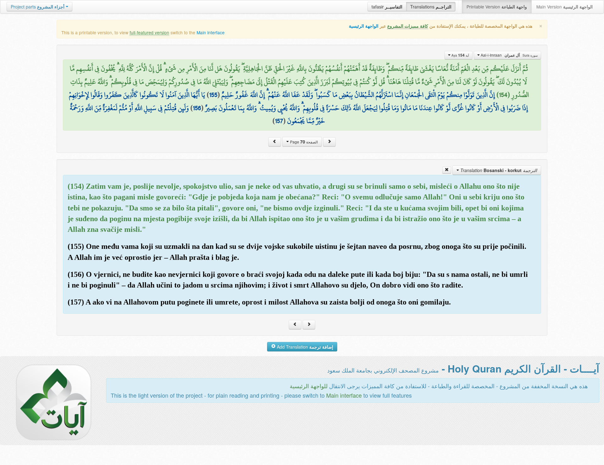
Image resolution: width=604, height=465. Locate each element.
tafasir (387, 6)
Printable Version (497, 6)
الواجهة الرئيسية (363, 26)
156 (197, 108)
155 (213, 95)
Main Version (564, 6)
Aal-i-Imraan (509, 55)
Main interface (211, 32)
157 (279, 121)
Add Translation (304, 347)
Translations (430, 6)
